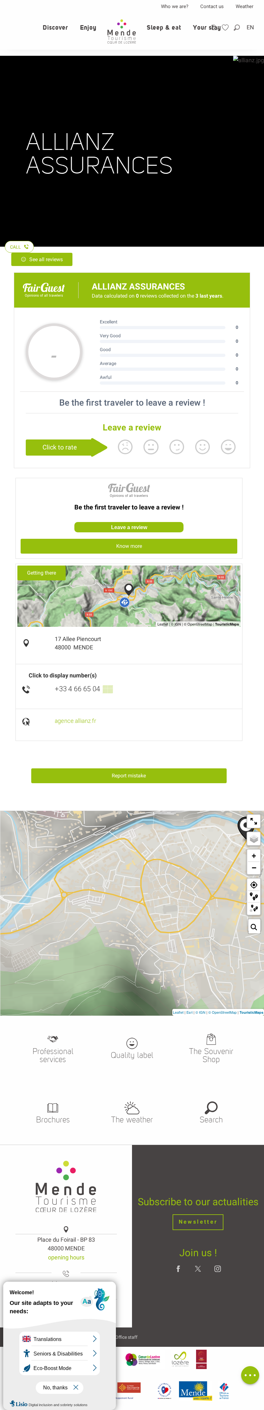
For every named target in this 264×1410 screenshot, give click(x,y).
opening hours (66, 1257)
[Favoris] (226, 27)
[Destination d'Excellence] (164, 1391)
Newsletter (198, 1222)
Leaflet (178, 1012)
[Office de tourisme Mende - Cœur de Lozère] (122, 31)
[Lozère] (180, 1359)
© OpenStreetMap (222, 1012)
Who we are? (174, 6)
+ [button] (254, 856)
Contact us (212, 6)
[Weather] (214, 27)
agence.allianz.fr (75, 720)
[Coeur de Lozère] (143, 1359)
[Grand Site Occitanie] (201, 1359)
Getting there (41, 573)
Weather (244, 6)
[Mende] (195, 1391)
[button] (237, 27)
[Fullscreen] (253, 821)
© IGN (200, 1012)
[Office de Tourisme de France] (224, 1391)
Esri (189, 1012)
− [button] (254, 867)
